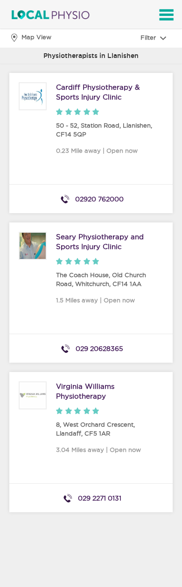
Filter (149, 37)
